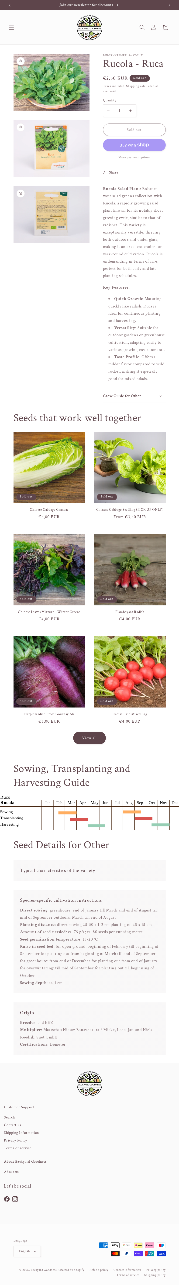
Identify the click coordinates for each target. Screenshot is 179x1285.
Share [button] (113, 172)
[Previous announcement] (10, 5)
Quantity (110, 100)
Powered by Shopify (71, 1270)
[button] (11, 27)
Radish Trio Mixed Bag (130, 714)
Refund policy (99, 1270)
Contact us (12, 1125)
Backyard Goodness (44, 1270)
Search (9, 1117)
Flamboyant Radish (130, 612)
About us (11, 1171)
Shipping (132, 86)
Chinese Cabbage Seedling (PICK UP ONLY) (130, 509)
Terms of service (17, 1148)
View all (89, 738)
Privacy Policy (15, 1140)
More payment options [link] (134, 157)
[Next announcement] (169, 5)
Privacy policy (155, 1270)
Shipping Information (21, 1132)
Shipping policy (154, 1275)
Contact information (127, 1270)
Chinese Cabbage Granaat (49, 509)
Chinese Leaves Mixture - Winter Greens (49, 612)
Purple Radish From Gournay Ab (49, 714)
